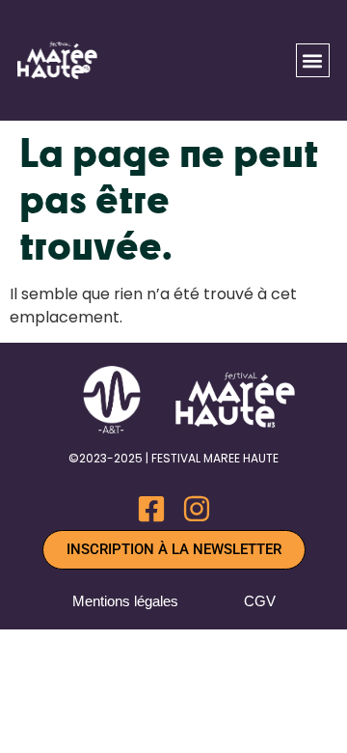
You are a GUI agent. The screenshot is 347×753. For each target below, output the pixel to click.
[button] (313, 60)
